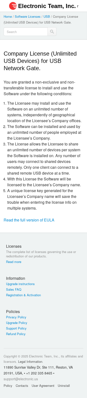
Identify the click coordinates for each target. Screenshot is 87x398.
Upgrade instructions (20, 284)
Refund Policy (16, 334)
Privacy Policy (16, 317)
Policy (8, 385)
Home (8, 16)
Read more (13, 262)
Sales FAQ (13, 289)
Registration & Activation (23, 295)
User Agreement (43, 385)
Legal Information (30, 361)
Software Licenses (28, 16)
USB (47, 16)
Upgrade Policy (16, 323)
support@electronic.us (21, 378)
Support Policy (16, 328)
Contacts (22, 385)
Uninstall (64, 385)
